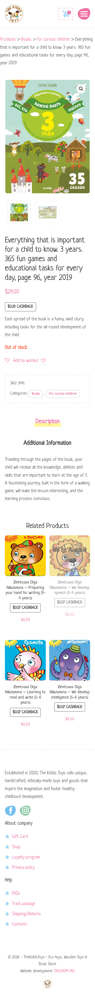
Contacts (19, 924)
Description (48, 422)
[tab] (47, 423)
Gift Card (20, 836)
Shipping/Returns (26, 914)
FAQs (16, 893)
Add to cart (25, 557)
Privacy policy (23, 867)
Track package (23, 903)
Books (36, 394)
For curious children (63, 394)
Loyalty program (26, 857)
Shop (16, 847)
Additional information (47, 443)
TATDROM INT (64, 971)
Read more (70, 557)
